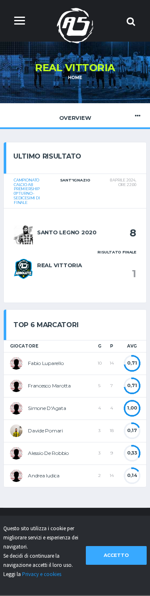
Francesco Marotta (49, 385)
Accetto (116, 555)
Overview (75, 117)
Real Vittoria (59, 265)
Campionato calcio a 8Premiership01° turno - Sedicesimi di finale (27, 191)
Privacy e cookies (41, 574)
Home (75, 77)
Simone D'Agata (47, 408)
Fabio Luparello (45, 363)
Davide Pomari (45, 430)
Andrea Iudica (44, 475)
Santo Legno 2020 (67, 232)
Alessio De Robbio (48, 453)
